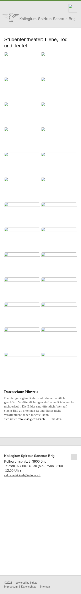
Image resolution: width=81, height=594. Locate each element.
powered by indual (26, 583)
